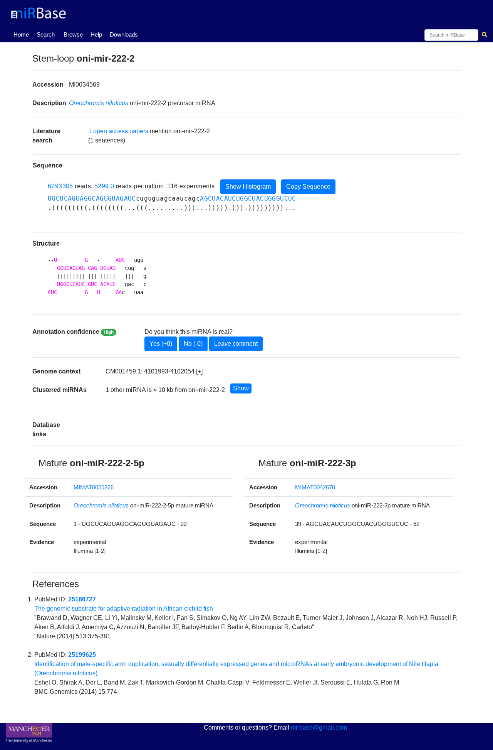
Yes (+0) (160, 343)
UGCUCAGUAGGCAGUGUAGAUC (92, 198)
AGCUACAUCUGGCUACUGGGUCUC (248, 198)
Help (96, 34)
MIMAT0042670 (315, 487)
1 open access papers (118, 131)
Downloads (124, 34)
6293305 (60, 186)
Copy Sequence (308, 186)
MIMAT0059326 (94, 487)
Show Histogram (248, 186)
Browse (73, 34)
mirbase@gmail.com (319, 727)
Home (22, 34)
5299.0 (104, 186)
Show (241, 388)
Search (46, 34)
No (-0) (193, 343)
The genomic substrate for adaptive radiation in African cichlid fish (123, 608)
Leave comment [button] (236, 343)
